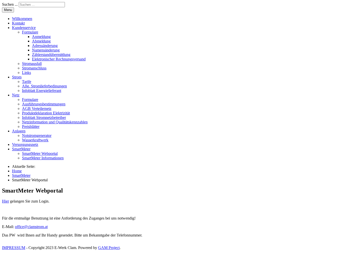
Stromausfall (32, 63)
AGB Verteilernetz (36, 108)
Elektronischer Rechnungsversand (59, 59)
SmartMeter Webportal (40, 153)
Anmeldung (41, 36)
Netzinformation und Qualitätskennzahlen (55, 122)
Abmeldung (41, 41)
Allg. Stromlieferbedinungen (44, 86)
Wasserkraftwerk (35, 140)
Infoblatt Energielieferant (41, 90)
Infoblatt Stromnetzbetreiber (44, 117)
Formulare (30, 32)
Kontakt (18, 23)
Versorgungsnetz (25, 144)
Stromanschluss (34, 68)
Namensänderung (46, 50)
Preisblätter (30, 126)
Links (26, 72)
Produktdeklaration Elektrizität (46, 113)
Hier (5, 201)
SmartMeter (21, 149)
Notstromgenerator (36, 135)
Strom (16, 77)
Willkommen (22, 18)
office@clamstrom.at (31, 227)
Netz (15, 95)
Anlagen (18, 131)
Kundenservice (24, 27)
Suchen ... (10, 4)
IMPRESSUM (13, 248)
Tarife (26, 81)
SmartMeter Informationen (43, 158)
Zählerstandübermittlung (51, 54)
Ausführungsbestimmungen (43, 104)
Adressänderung (45, 45)
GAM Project (109, 248)
